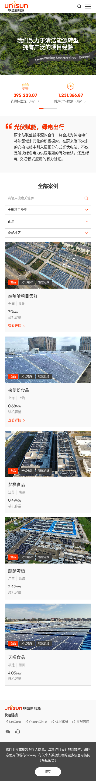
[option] (48, 142)
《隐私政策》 (48, 761)
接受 (48, 772)
